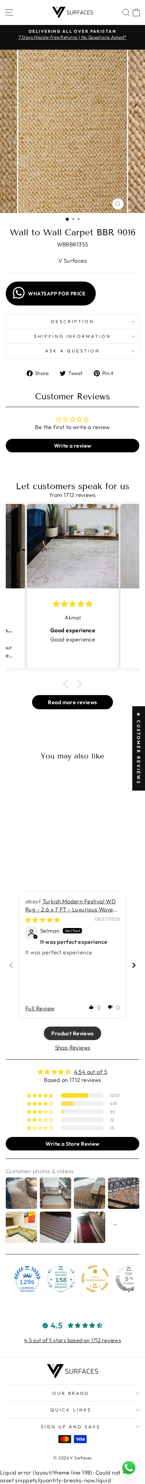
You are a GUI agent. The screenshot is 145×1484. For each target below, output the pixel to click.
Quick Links (70, 1409)
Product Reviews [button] (72, 1033)
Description (72, 321)
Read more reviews (72, 702)
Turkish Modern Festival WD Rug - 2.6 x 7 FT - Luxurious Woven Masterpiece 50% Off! (70, 909)
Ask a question (72, 350)
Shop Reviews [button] (72, 1047)
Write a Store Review (72, 1143)
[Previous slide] (11, 965)
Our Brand (71, 1393)
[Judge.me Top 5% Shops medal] (128, 1278)
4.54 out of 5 (90, 1071)
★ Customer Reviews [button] (138, 748)
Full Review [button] (40, 1008)
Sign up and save (71, 1426)
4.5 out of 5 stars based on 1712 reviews (72, 1340)
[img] (42, 919)
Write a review (72, 445)
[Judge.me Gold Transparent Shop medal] (95, 1278)
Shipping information (72, 336)
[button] (67, 683)
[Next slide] (133, 965)
